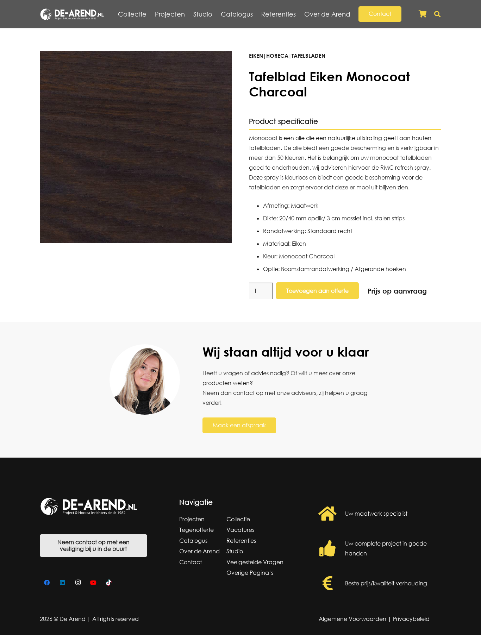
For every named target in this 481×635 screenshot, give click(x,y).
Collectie (238, 519)
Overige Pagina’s (249, 572)
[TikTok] (109, 583)
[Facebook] (47, 583)
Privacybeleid (411, 618)
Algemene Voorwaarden (352, 618)
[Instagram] (78, 583)
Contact (190, 562)
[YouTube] (93, 583)
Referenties (241, 540)
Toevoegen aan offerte (317, 290)
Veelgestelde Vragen (254, 562)
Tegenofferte (196, 529)
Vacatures (240, 529)
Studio (234, 551)
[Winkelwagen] (422, 14)
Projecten (192, 519)
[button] (354, 14)
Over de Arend (199, 551)
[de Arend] (72, 14)
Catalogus (193, 540)
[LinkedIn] (62, 583)
